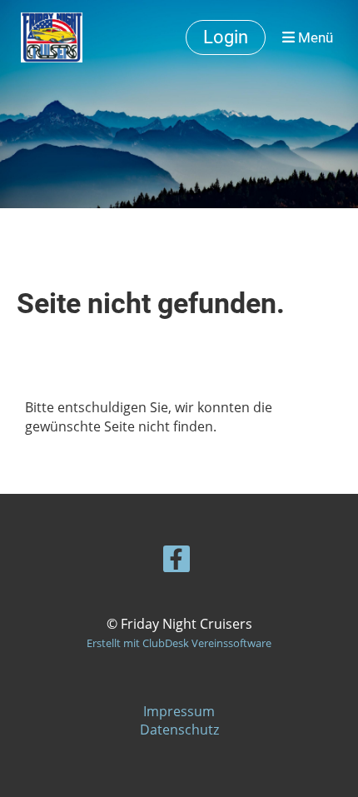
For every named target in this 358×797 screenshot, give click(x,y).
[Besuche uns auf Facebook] (176, 562)
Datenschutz (179, 729)
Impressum (179, 711)
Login (225, 37)
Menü (314, 37)
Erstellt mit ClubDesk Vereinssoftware (179, 642)
